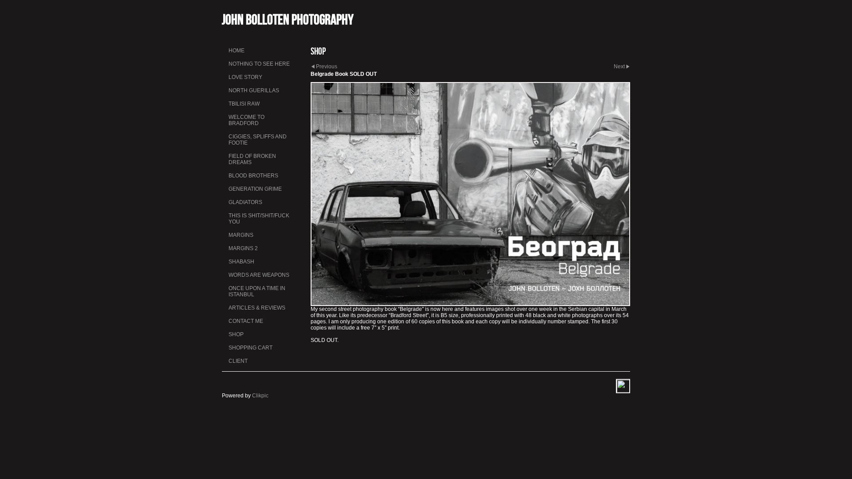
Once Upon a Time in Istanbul (257, 291)
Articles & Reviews (257, 308)
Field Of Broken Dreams (252, 159)
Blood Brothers (253, 176)
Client (238, 361)
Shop (236, 334)
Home (237, 50)
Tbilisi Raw (244, 104)
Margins (241, 235)
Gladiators (245, 202)
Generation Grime (255, 189)
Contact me (246, 321)
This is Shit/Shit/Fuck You (259, 218)
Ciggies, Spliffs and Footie (258, 139)
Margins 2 (243, 248)
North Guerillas (254, 90)
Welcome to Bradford (246, 120)
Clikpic (260, 396)
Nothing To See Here (259, 64)
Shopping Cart (250, 348)
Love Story (245, 77)
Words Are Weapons (259, 275)
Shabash (241, 262)
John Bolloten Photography (288, 19)
